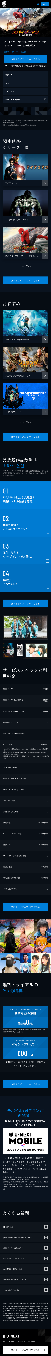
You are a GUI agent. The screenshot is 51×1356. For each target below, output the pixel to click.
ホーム (5, 1341)
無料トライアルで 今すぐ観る (25, 59)
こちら (44, 66)
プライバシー (21, 1341)
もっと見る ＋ (25, 266)
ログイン (45, 4)
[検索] (38, 4)
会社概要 (11, 1341)
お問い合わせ (31, 1341)
